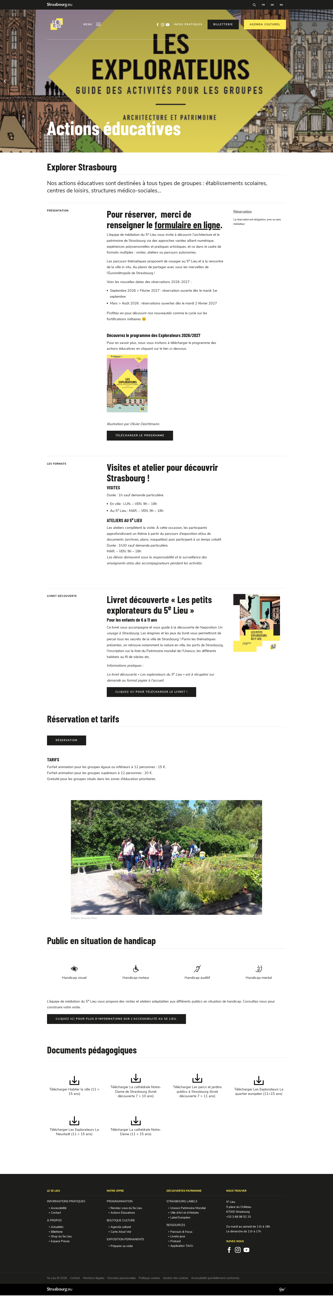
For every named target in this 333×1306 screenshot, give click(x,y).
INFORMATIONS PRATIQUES (66, 1201)
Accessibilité (58, 1208)
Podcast (175, 1241)
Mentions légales (93, 1278)
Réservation (242, 211)
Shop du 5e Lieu (61, 1236)
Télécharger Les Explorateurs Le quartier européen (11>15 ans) (259, 1086)
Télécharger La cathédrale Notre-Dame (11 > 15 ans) (136, 1126)
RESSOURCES (175, 1225)
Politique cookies (149, 1278)
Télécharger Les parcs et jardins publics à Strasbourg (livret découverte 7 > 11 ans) (197, 1086)
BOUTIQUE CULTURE (121, 1220)
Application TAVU (181, 1246)
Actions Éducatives (123, 1213)
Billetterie (57, 1232)
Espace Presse (60, 1241)
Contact (56, 1213)
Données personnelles (121, 1278)
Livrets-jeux (177, 1236)
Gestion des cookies (175, 1278)
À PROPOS (54, 1220)
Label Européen (180, 1217)
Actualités (57, 1227)
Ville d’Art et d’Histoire (184, 1213)
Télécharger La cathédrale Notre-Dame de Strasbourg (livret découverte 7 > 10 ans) (136, 1086)
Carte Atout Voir (121, 1232)
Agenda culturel (121, 1227)
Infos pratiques (188, 24)
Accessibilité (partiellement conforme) (215, 1278)
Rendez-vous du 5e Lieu (126, 1208)
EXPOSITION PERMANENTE (125, 1239)
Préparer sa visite (122, 1246)
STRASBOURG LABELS (181, 1201)
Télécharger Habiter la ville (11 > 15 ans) (74, 1086)
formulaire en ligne (187, 224)
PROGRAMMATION (120, 1201)
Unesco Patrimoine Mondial (188, 1208)
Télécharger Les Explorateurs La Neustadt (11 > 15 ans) (74, 1126)
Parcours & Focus (181, 1232)
